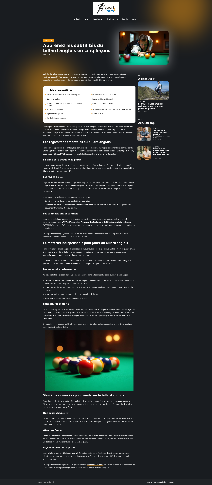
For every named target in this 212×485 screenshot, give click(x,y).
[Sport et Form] (106, 8)
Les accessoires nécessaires (102, 103)
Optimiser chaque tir (55, 114)
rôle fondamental (70, 453)
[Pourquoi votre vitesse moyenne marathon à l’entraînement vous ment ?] (144, 134)
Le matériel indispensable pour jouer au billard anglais (64, 104)
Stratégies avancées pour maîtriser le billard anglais (111, 109)
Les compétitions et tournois (102, 99)
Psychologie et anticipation (57, 118)
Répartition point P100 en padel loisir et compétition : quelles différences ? (161, 152)
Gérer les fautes (98, 114)
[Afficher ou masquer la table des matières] (102, 90)
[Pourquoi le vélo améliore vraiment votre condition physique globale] (153, 90)
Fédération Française (104, 151)
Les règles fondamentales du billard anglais (63, 95)
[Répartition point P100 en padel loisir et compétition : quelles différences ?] (144, 153)
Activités (48, 41)
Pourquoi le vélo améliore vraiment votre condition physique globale (150, 106)
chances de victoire (95, 465)
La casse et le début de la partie (104, 95)
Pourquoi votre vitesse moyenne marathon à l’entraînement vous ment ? (161, 134)
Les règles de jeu (53, 99)
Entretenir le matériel (55, 109)
